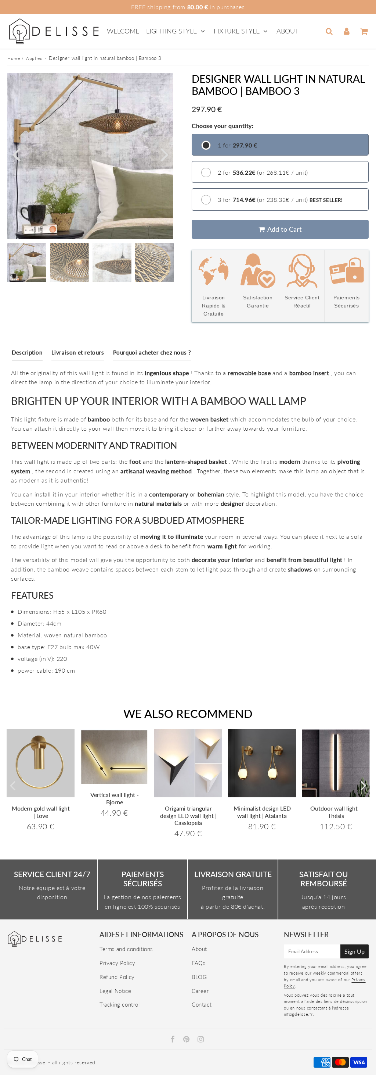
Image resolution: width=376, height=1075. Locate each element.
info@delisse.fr (298, 1014)
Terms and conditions (126, 949)
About (287, 31)
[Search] (329, 31)
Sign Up (354, 951)
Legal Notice (115, 990)
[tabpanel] (27, 262)
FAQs (198, 963)
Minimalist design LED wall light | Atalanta (262, 812)
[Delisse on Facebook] (173, 1039)
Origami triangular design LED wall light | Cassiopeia (188, 815)
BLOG (199, 976)
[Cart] (363, 31)
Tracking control (120, 1004)
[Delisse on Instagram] (201, 1039)
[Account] (346, 31)
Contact (202, 1004)
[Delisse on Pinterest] (187, 1039)
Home (13, 58)
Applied (34, 58)
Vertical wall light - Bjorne (114, 798)
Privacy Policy (117, 963)
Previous (16, 154)
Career (200, 990)
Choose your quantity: (223, 125)
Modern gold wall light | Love (41, 812)
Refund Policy (117, 976)
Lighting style (171, 31)
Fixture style (237, 31)
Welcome (123, 31)
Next (164, 154)
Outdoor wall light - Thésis (335, 812)
